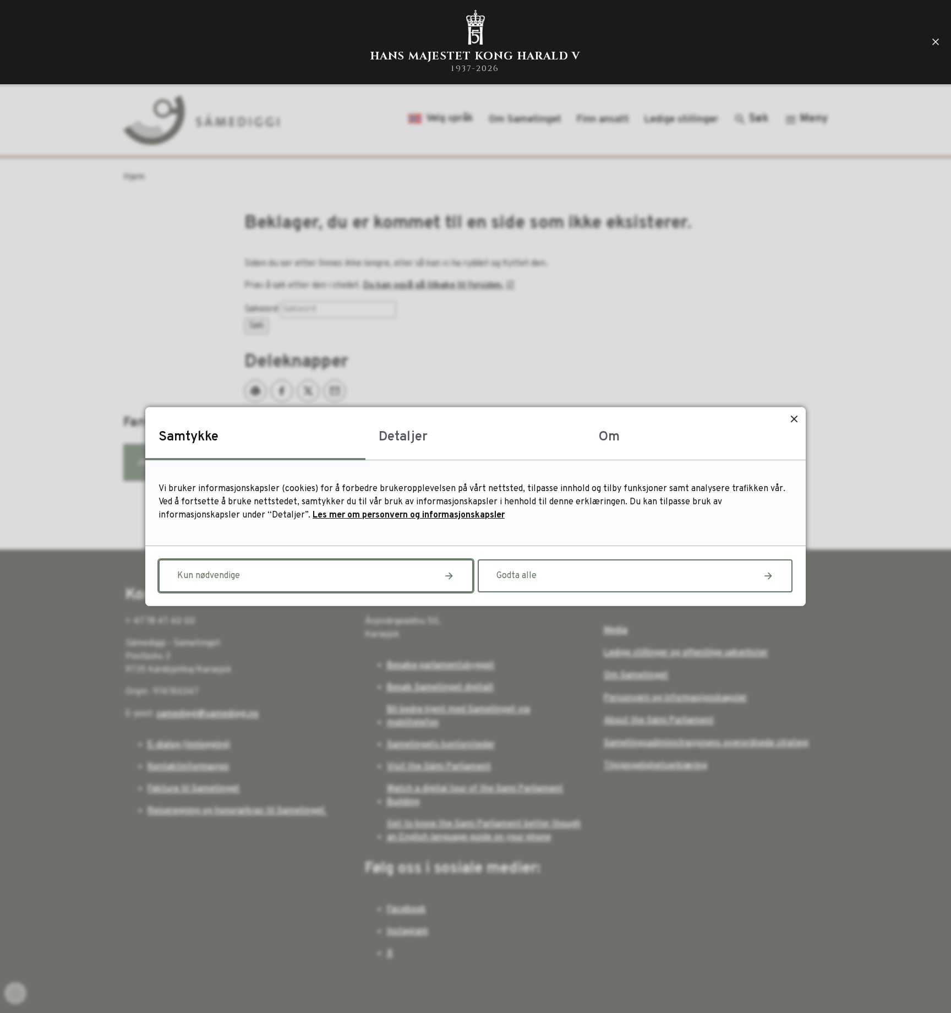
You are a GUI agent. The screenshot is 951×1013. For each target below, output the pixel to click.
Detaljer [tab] (403, 437)
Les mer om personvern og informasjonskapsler (409, 515)
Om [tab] (609, 437)
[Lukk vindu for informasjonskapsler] (793, 418)
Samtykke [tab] (188, 437)
